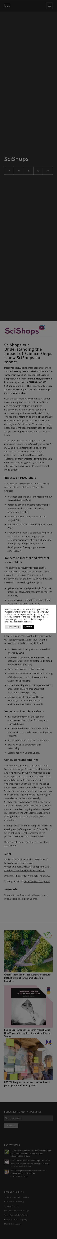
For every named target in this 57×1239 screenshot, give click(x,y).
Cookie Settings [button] (13, 626)
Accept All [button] (28, 626)
